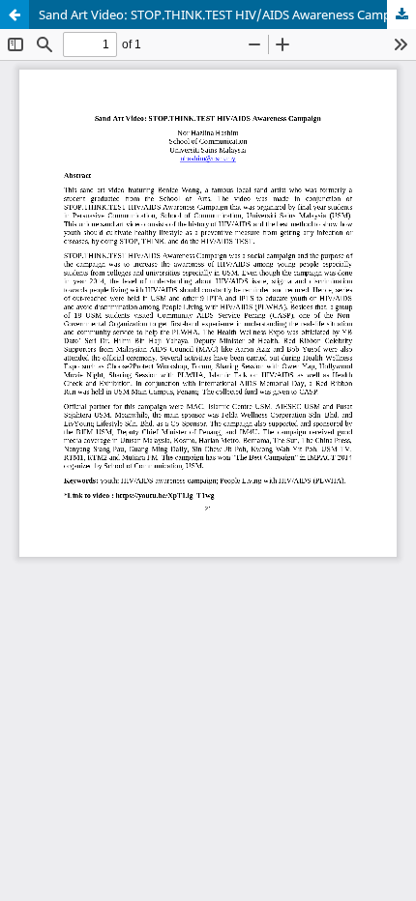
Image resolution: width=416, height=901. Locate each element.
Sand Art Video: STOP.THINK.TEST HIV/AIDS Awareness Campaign (227, 14)
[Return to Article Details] (14, 14)
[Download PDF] (401, 14)
